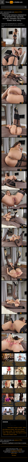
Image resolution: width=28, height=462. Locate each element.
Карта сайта (14, 453)
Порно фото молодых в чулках (15, 427)
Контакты (14, 455)
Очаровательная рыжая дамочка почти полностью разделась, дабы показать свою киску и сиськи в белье (20, 404)
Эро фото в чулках (11, 432)
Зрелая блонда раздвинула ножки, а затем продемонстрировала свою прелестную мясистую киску (8, 405)
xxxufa (20, 448)
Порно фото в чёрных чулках (10, 434)
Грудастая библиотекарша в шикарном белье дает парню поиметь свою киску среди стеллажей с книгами (20, 418)
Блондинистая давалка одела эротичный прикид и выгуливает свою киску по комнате (7, 363)
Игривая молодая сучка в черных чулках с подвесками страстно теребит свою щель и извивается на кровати (7, 391)
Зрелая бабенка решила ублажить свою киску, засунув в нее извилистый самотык (20, 390)
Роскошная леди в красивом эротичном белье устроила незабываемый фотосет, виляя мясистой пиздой (20, 378)
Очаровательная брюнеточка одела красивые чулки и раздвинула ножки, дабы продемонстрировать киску (8, 379)
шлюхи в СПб (17, 12)
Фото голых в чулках (19, 429)
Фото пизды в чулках (7, 431)
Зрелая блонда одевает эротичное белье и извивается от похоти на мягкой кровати (20, 363)
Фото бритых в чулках (21, 432)
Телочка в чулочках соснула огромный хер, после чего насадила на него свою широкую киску (7, 418)
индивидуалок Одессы (16, 450)
